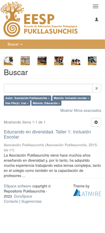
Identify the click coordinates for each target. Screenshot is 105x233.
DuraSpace (23, 196)
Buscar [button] (14, 44)
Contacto (11, 201)
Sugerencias (31, 201)
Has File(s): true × (17, 103)
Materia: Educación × (46, 103)
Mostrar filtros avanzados (80, 110)
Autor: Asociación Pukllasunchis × (27, 98)
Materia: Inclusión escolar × (71, 98)
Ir (97, 88)
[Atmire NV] (87, 191)
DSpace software (17, 185)
